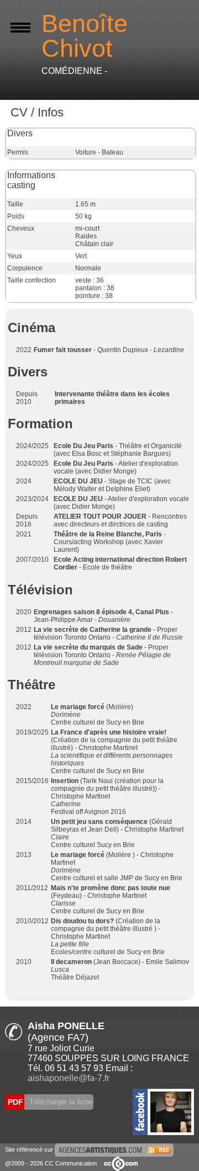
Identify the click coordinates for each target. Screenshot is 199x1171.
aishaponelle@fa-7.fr (68, 1078)
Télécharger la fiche (59, 1102)
